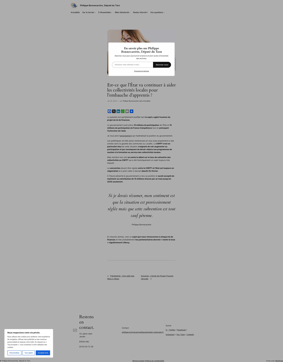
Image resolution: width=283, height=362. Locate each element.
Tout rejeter (29, 353)
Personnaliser (14, 353)
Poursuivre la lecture (141, 71)
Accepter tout (43, 353)
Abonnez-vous (162, 65)
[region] (28, 343)
